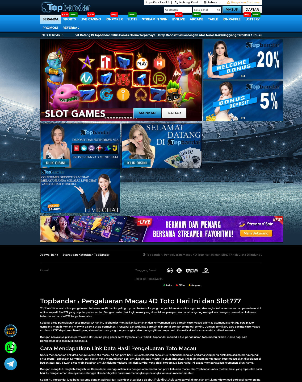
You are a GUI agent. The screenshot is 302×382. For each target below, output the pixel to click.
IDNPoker (114, 19)
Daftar (252, 9)
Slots (132, 19)
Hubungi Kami (188, 2)
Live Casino (90, 19)
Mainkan (147, 113)
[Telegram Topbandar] (10, 363)
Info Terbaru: (52, 35)
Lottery (252, 19)
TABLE (213, 19)
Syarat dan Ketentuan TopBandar (86, 254)
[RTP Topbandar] (10, 330)
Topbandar (47, 308)
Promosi (50, 27)
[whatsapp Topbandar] (10, 347)
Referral (71, 27)
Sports (69, 19)
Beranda (50, 19)
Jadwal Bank (49, 254)
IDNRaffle (232, 19)
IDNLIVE (178, 19)
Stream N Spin (155, 19)
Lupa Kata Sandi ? (157, 2)
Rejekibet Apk (164, 379)
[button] (105, 117)
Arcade (196, 19)
